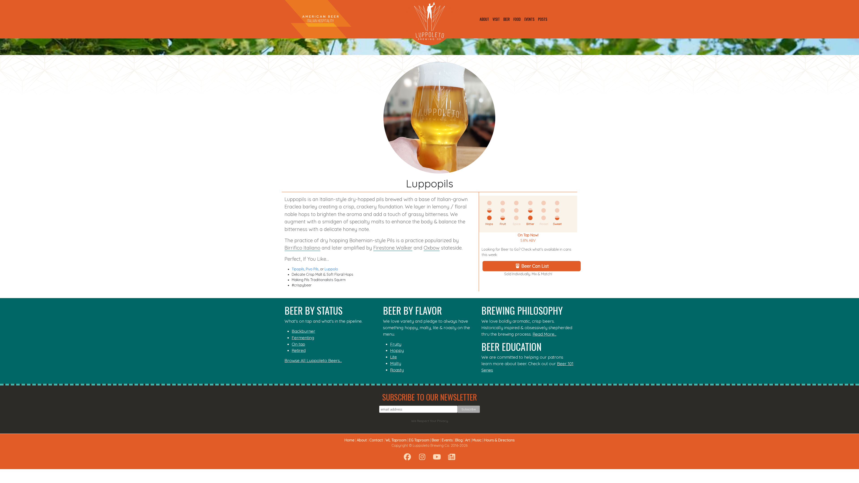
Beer (506, 19)
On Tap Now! (528, 235)
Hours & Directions (499, 440)
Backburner (303, 331)
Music (477, 440)
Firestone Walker (392, 248)
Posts (542, 19)
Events (529, 19)
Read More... (544, 334)
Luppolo (331, 269)
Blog (459, 440)
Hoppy (397, 350)
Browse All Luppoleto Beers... (313, 360)
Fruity (395, 344)
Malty (395, 363)
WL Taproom (395, 440)
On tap (298, 344)
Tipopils (298, 269)
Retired (299, 350)
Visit (496, 19)
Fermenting (303, 337)
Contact (376, 440)
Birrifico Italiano (302, 248)
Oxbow (432, 248)
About (484, 19)
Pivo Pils (312, 269)
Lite (393, 357)
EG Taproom (419, 440)
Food (517, 19)
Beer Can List (535, 266)
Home (349, 440)
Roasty (397, 370)
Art (467, 440)
